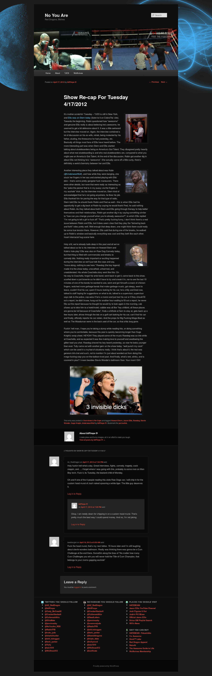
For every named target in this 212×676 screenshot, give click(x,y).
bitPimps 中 (72, 82)
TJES (66, 73)
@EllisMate (50, 620)
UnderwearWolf (88, 423)
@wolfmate (92, 650)
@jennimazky (51, 623)
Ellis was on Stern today (79, 117)
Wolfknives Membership (140, 651)
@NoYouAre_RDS (53, 626)
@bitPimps (50, 608)
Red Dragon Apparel (138, 642)
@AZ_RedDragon (52, 605)
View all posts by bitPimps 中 (92, 440)
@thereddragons (94, 635)
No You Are (56, 15)
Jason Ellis (127, 420)
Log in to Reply (74, 493)
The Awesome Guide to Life (141, 648)
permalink (123, 423)
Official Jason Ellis (137, 617)
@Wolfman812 (51, 650)
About (57, 73)
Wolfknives (78, 73)
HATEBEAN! (134, 605)
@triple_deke (93, 638)
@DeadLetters (93, 617)
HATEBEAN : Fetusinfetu (140, 633)
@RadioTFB (50, 629)
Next (164, 82)
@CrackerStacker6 (53, 614)
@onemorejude (94, 623)
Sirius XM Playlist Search (140, 620)
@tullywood (92, 641)
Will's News (134, 623)
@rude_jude (50, 632)
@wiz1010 (49, 647)
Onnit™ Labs (135, 639)
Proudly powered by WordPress (106, 666)
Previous (154, 82)
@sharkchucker (52, 635)
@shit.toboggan (94, 629)
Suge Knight (76, 423)
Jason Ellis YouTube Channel (142, 608)
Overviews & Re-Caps (92, 420)
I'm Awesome (135, 636)
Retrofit (132, 645)
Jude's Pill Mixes (137, 614)
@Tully (48, 644)
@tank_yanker (51, 641)
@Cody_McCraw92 (53, 611)
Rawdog (136, 420)
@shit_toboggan (52, 638)
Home (48, 73)
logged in (77, 587)
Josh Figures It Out (138, 611)
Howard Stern (116, 420)
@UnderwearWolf (73, 173)
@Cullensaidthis (52, 617)
